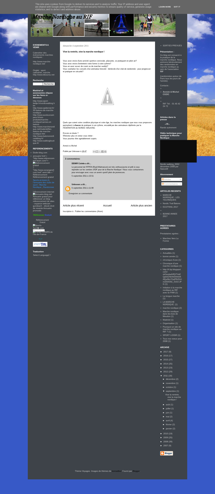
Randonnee (48, 187)
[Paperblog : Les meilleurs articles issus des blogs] (40, 246)
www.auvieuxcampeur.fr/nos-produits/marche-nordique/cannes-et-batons (43, 119)
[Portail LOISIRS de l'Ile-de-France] (44, 234)
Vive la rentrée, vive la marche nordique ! (173, 397)
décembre (171, 379)
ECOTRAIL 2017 (170, 207)
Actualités (167, 253)
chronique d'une (170, 260)
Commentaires (171, 184)
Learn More (165, 7)
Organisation (169, 323)
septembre (171, 391)
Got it (177, 7)
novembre (171, 383)
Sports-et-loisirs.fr (41, 180)
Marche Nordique (39, 186)
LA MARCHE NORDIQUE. (168, 303)
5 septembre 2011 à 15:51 (83, 176)
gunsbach (37, 206)
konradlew (116, 471)
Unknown (76, 184)
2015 (166, 359)
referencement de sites (43, 201)
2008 (166, 441)
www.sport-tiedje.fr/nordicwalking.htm (44, 103)
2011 (165, 376)
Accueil (107, 205)
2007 (166, 445)
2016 (166, 355)
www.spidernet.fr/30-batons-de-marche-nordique (43, 110)
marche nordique (171, 308)
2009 (166, 437)
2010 (166, 433)
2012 (166, 371)
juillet (168, 408)
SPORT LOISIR (170, 335)
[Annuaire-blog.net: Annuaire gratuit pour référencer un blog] (44, 199)
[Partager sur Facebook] (102, 151)
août (168, 404)
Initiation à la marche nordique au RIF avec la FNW (172, 290)
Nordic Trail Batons (171, 203)
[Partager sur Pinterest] (105, 151)
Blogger (136, 471)
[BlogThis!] (97, 151)
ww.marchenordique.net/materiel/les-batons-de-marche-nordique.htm (44, 130)
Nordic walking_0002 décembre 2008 (169, 165)
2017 (166, 352)
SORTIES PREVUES (172, 45)
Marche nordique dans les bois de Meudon (171, 314)
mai (168, 416)
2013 (166, 367)
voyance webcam (42, 203)
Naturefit (164, 169)
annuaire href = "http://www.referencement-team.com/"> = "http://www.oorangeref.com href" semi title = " (44, 164)
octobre (169, 387)
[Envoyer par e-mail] (94, 151)
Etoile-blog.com (40, 152)
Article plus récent (73, 205)
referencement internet (43, 192)
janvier (169, 428)
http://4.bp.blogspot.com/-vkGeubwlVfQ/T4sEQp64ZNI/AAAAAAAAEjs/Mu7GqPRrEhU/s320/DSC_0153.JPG (172, 276)
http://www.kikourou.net (43, 74)
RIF (162, 71)
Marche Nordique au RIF (62, 16)
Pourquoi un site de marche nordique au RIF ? (172, 329)
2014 (166, 364)
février (169, 424)
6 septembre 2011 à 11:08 (82, 188)
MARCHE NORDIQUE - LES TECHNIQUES (171, 197)
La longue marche (171, 296)
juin (168, 412)
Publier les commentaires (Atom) (89, 211)
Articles (167, 179)
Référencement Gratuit (42, 221)
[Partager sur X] (99, 151)
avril (168, 420)
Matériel (166, 320)
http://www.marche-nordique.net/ (42, 62)
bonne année (169, 256)
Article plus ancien (141, 205)
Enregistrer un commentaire (80, 193)
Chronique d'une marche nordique (171, 264)
